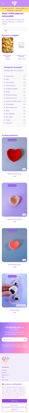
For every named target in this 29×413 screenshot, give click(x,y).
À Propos (4, 370)
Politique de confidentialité (12, 397)
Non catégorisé (10, 114)
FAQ (3, 377)
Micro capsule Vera (11, 107)
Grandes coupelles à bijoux (14, 101)
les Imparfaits (10, 104)
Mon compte (5, 380)
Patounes (8, 123)
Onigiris (8, 120)
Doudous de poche (11, 95)
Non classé (9, 117)
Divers (8, 92)
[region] (14, 397)
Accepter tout (14, 401)
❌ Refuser (14, 409)
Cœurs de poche (11, 85)
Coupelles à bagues (11, 89)
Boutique (4, 372)
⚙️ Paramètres (14, 405)
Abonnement (9, 76)
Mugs (7, 110)
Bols (7, 79)
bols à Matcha (10, 82)
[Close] (27, 383)
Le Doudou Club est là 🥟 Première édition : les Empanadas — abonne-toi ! (14, 9)
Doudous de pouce (11, 98)
